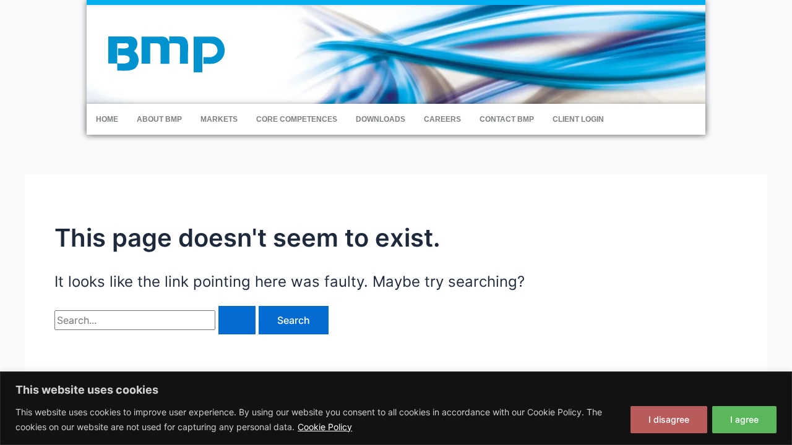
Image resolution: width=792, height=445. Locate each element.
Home (107, 119)
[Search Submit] (237, 320)
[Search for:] (156, 320)
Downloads (380, 119)
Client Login (578, 119)
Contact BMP (507, 119)
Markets (219, 119)
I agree (744, 419)
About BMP (159, 119)
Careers (442, 119)
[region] (396, 408)
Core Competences (296, 119)
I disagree (668, 419)
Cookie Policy (325, 427)
